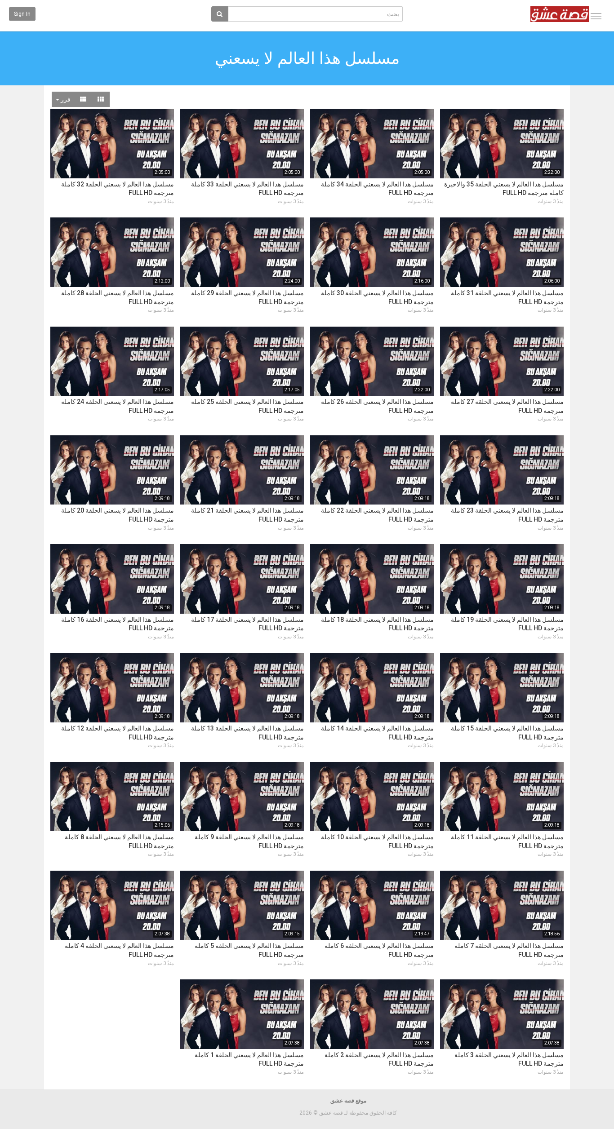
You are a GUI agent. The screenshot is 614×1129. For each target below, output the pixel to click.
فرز (65, 99)
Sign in (22, 14)
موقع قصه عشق (348, 1101)
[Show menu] (596, 16)
